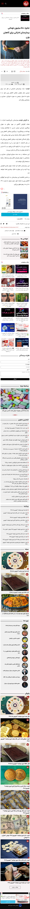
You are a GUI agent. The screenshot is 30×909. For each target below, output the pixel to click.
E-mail (27, 365)
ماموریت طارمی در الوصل (14, 638)
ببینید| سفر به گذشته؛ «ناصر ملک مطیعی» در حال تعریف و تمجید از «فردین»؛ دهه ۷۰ (15, 424)
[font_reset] (4, 71)
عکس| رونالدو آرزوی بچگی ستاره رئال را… (11, 645)
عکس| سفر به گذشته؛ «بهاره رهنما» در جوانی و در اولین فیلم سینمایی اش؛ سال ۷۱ (14, 454)
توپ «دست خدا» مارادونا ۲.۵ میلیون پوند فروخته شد (16, 428)
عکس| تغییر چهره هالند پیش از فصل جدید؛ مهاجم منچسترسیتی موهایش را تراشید (16, 500)
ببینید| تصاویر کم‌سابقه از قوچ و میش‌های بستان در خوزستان (14, 489)
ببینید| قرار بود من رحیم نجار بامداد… (12, 625)
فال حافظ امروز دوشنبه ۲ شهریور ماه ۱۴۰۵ (18, 517)
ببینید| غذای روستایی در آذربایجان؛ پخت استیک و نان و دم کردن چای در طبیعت (14, 470)
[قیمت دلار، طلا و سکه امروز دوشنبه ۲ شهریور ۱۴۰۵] (15, 848)
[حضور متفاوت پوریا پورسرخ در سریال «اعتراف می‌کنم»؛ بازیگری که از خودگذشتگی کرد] (24, 685)
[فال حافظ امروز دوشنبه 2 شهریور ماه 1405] (15, 582)
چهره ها (26, 621)
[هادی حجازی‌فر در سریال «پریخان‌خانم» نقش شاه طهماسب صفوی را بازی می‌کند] (24, 672)
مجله (27, 549)
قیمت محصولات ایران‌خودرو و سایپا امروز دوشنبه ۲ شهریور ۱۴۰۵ (15, 543)
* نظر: (28, 370)
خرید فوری (8, 902)
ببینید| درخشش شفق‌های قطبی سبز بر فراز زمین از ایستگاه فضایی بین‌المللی (14, 459)
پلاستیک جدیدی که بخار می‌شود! (20, 479)
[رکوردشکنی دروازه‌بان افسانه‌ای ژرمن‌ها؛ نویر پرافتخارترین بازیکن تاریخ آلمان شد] (24, 659)
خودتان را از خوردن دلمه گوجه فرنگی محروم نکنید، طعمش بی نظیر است (11, 243)
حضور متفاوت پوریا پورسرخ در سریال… (11, 683)
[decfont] (2, 71)
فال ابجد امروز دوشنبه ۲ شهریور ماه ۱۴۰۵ (18, 510)
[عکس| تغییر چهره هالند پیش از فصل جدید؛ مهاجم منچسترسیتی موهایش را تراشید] (24, 633)
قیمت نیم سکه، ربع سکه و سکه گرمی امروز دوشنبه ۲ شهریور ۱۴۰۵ (14, 525)
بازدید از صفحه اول (19, 231)
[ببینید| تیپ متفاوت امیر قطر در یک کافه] (24, 678)
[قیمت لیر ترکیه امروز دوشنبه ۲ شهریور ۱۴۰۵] (15, 871)
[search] (5, 4)
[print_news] (12, 72)
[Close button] (29, 893)
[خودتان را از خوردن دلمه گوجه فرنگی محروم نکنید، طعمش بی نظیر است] (24, 243)
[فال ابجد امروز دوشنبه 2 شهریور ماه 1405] (15, 561)
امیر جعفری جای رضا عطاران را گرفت (19, 496)
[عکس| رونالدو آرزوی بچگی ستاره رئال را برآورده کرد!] (24, 646)
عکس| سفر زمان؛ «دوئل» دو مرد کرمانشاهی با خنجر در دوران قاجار (14, 436)
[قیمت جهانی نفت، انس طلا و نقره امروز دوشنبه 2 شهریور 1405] (15, 727)
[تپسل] (2, 192)
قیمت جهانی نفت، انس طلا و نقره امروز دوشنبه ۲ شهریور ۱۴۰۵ (15, 513)
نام (28, 359)
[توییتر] (3, 224)
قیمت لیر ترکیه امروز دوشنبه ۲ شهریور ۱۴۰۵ (18, 537)
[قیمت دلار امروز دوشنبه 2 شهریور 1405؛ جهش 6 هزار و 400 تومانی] (15, 824)
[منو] (2, 4)
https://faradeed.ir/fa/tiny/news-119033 (9, 227)
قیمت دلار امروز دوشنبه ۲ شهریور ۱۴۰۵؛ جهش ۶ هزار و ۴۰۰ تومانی (15, 530)
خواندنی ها (24, 239)
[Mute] (5, 208)
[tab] (16, 414)
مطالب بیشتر (15, 887)
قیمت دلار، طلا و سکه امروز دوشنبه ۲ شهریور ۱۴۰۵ (17, 534)
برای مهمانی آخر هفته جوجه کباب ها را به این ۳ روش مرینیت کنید (11, 255)
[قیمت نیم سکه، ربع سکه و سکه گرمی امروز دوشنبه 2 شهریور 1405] (15, 799)
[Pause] (3, 208)
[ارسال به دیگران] (14, 72)
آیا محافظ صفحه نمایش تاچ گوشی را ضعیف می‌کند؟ (16, 462)
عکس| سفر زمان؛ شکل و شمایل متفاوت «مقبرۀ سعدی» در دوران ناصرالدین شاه (15, 493)
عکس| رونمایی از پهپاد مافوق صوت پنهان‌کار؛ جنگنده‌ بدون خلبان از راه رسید (15, 440)
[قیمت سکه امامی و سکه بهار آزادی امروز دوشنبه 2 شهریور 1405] (15, 775)
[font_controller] (7, 71)
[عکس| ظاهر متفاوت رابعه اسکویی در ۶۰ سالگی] (24, 652)
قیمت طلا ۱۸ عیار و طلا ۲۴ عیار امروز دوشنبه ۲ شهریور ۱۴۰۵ (15, 539)
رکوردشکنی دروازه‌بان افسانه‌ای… (13, 658)
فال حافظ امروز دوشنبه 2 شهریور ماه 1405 (19, 592)
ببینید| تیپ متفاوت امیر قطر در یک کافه (11, 677)
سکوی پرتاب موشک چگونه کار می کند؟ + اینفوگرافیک (15, 486)
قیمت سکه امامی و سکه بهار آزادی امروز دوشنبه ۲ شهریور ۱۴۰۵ (15, 521)
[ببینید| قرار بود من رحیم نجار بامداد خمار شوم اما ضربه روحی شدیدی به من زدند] (24, 627)
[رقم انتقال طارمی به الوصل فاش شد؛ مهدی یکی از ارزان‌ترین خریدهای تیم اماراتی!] (24, 665)
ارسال (15, 379)
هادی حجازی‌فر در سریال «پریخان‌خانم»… (11, 671)
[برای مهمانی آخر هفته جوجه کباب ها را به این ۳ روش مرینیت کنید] (24, 255)
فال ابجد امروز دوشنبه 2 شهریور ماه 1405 (19, 571)
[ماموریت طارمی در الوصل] (24, 640)
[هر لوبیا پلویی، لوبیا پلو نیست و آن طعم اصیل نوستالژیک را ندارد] (15, 603)
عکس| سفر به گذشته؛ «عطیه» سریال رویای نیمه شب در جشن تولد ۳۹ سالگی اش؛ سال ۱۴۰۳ (15, 482)
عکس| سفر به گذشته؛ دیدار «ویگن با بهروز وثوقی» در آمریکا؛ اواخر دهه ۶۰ (14, 466)
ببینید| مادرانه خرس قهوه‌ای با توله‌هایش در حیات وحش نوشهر (15, 431)
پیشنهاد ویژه (24, 386)
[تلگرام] (6, 224)
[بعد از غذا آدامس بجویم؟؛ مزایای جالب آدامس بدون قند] (24, 249)
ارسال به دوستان (8, 231)
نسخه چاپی (14, 234)
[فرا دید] (26, 3)
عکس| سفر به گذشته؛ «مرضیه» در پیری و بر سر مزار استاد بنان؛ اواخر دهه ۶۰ (15, 449)
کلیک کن (15, 215)
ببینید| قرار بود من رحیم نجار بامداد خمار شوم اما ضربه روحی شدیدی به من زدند (14, 475)
